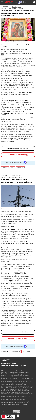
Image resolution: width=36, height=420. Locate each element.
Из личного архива (19, 42)
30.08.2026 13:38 (5, 176)
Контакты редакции (8, 363)
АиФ (2, 208)
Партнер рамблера (7, 411)
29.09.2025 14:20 (5, 7)
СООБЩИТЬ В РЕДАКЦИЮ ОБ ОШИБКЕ (13, 366)
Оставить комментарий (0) (18, 155)
